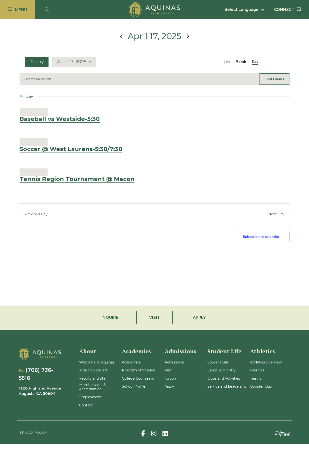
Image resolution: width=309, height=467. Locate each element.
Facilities (257, 370)
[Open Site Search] (47, 9)
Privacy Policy (33, 432)
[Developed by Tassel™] (282, 434)
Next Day (276, 214)
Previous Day (36, 214)
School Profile (133, 386)
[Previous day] (121, 36)
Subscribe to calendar (261, 236)
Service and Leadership (226, 386)
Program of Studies (138, 370)
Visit (168, 370)
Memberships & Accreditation (92, 387)
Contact (86, 405)
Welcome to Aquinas (96, 362)
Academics (131, 362)
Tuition (170, 378)
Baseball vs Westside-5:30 (60, 118)
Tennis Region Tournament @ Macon (77, 178)
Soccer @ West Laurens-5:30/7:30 (71, 149)
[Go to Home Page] (154, 9)
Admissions (174, 362)
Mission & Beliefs (93, 370)
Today (37, 61)
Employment (90, 397)
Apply (169, 386)
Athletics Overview (266, 362)
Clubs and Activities (223, 378)
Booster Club (261, 386)
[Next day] (188, 36)
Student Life (217, 362)
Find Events (274, 79)
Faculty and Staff (93, 378)
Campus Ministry (221, 370)
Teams (255, 378)
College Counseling (138, 378)
